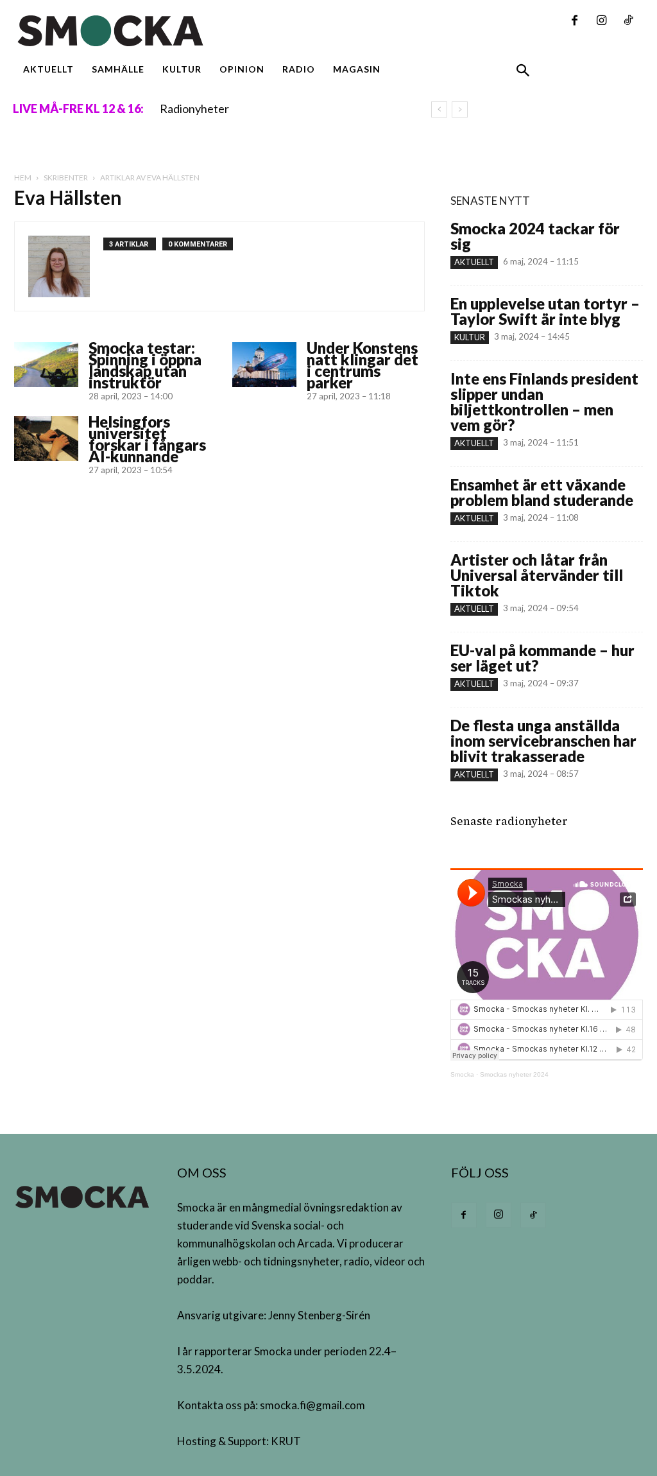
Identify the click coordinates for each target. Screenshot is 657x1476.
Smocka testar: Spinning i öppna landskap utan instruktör (145, 365)
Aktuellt (474, 262)
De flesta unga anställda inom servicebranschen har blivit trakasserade (543, 740)
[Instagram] (601, 21)
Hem (22, 177)
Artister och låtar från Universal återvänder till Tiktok (536, 575)
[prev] (439, 109)
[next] (460, 109)
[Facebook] (574, 21)
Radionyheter (194, 108)
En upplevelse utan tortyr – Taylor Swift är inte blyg (545, 311)
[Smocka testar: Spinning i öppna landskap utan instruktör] (46, 364)
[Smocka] (219, 31)
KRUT (286, 1441)
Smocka (462, 1074)
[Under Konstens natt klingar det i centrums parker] (264, 364)
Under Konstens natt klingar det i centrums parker (362, 365)
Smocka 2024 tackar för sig (535, 236)
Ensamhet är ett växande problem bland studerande (541, 492)
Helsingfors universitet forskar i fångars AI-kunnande (147, 438)
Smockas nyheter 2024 (514, 1074)
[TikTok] (628, 21)
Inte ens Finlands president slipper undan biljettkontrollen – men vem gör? (544, 401)
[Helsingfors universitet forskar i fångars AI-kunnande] (46, 438)
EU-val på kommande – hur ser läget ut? (542, 658)
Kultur (469, 337)
